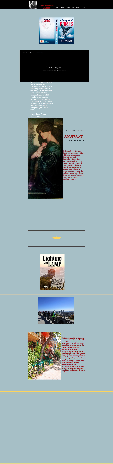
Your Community (40, 52)
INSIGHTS (25, 52)
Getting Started (31, 52)
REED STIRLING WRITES (46, 6)
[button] (84, 53)
